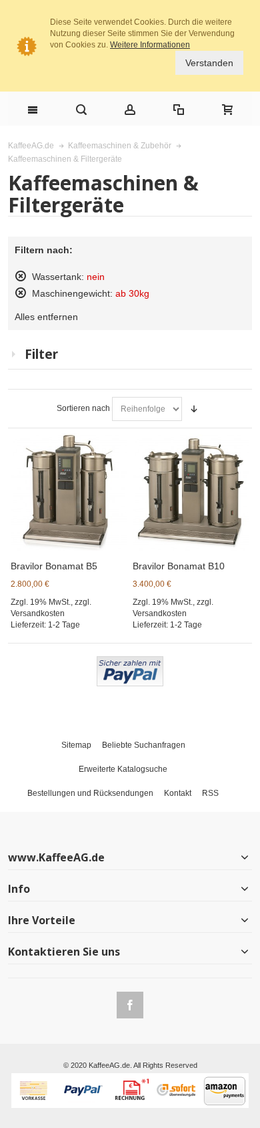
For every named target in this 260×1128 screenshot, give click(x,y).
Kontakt (177, 793)
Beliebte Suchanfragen (143, 745)
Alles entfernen (46, 316)
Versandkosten (38, 613)
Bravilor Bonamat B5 (54, 566)
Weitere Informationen (150, 44)
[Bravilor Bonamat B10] (191, 492)
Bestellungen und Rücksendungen (90, 793)
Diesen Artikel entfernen (21, 276)
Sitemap (76, 745)
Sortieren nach (83, 408)
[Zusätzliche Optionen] (130, 661)
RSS (210, 793)
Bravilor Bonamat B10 (179, 566)
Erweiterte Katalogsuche (123, 769)
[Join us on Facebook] (130, 1003)
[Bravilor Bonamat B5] (69, 492)
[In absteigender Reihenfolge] (194, 409)
